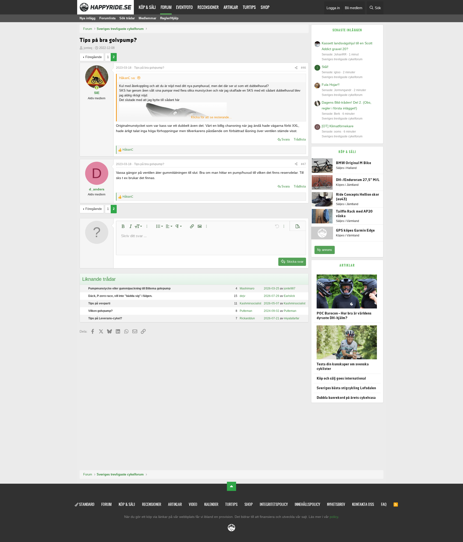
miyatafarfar (291, 318)
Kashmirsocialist (250, 303)
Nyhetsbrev (336, 504)
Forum (166, 7)
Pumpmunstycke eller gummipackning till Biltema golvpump (129, 288)
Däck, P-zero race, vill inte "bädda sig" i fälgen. (120, 296)
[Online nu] (97, 88)
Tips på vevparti (99, 303)
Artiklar (231, 7)
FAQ (384, 504)
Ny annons (324, 250)
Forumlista (107, 18)
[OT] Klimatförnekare (338, 126)
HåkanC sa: (127, 78)
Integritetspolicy (274, 504)
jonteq (88, 48)
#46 (303, 67)
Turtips (249, 7)
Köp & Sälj (147, 7)
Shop (265, 7)
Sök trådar (127, 18)
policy (334, 517)
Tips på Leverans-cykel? (105, 318)
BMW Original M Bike (353, 163)
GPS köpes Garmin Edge (355, 230)
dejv (242, 296)
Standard (86, 504)
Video (193, 504)
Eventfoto (184, 7)
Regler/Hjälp (169, 18)
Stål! (325, 67)
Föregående (93, 57)
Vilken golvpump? (100, 311)
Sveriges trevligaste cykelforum (342, 59)
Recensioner (208, 7)
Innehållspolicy (307, 504)
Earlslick (289, 296)
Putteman (246, 311)
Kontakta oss (363, 504)
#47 (303, 164)
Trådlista (300, 139)
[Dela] (296, 68)
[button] (123, 226)
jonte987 (289, 288)
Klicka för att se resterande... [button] (211, 117)
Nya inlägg (87, 18)
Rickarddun (247, 318)
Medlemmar (147, 18)
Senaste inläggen (347, 30)
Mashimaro (247, 288)
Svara (285, 139)
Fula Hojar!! (331, 85)
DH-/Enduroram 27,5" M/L (358, 180)
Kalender (211, 504)
